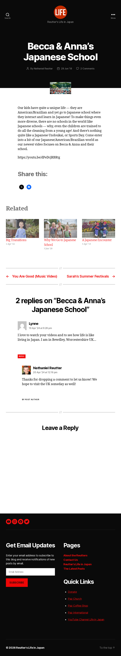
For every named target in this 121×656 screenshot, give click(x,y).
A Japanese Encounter (97, 240)
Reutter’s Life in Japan (77, 564)
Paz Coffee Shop (78, 605)
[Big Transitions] (22, 228)
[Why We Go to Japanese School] (60, 228)
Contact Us (70, 559)
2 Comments (87, 68)
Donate (72, 591)
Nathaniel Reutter (43, 68)
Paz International (78, 612)
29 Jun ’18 (66, 68)
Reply (21, 356)
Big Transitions (16, 240)
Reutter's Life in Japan (30, 647)
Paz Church (75, 598)
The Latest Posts (74, 568)
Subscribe (16, 582)
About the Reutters (75, 555)
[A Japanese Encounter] (98, 228)
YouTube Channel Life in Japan (86, 619)
